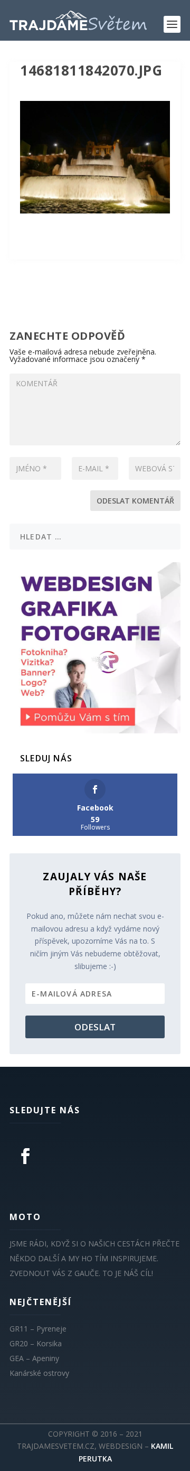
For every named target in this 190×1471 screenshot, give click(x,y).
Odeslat (95, 1027)
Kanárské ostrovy (39, 1373)
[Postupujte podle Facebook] (25, 1156)
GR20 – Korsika (36, 1343)
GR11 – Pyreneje (38, 1329)
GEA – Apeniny (34, 1358)
